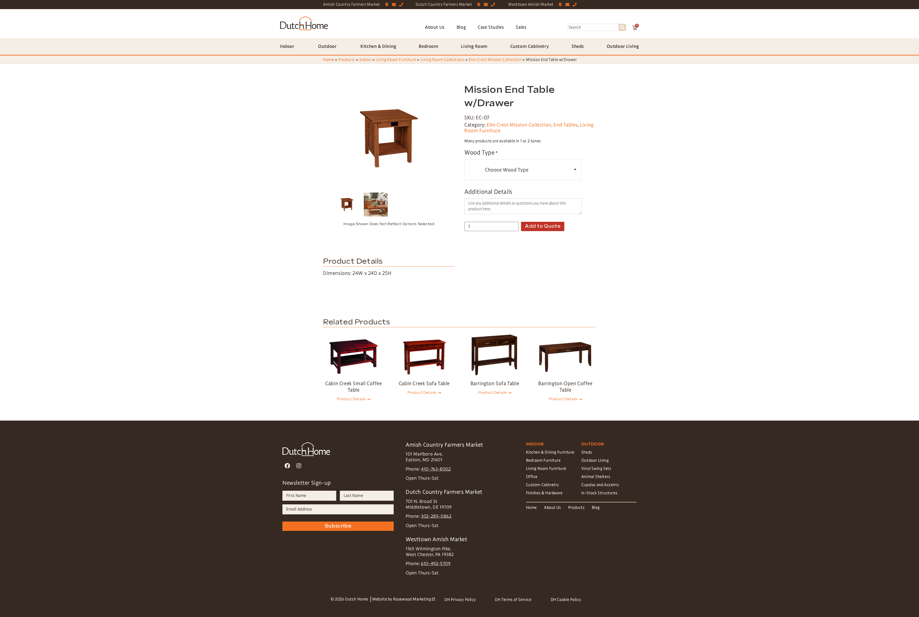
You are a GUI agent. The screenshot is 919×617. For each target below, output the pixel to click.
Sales (521, 27)
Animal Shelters (595, 476)
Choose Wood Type (507, 170)
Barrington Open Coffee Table (565, 386)
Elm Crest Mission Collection (495, 59)
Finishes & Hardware (544, 492)
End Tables (566, 125)
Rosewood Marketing (414, 599)
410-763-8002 (436, 469)
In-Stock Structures (599, 492)
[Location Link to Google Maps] (388, 4)
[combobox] (593, 27)
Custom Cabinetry (542, 484)
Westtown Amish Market (531, 4)
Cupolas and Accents (600, 484)
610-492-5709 (435, 564)
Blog (461, 27)
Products (346, 59)
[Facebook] (287, 466)
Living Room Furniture (396, 59)
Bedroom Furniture (543, 460)
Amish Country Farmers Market (351, 4)
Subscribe (338, 526)
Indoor (365, 59)
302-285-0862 (436, 516)
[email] (395, 4)
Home (328, 59)
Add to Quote (542, 226)
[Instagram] (299, 466)
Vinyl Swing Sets (596, 468)
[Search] (622, 27)
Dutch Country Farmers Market (444, 4)
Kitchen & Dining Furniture (550, 452)
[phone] (402, 4)
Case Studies (491, 27)
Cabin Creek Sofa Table (424, 383)
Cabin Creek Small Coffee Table (353, 386)
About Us (435, 27)
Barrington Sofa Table (495, 383)
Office (532, 476)
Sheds (586, 452)
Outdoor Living (595, 460)
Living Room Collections (443, 59)
